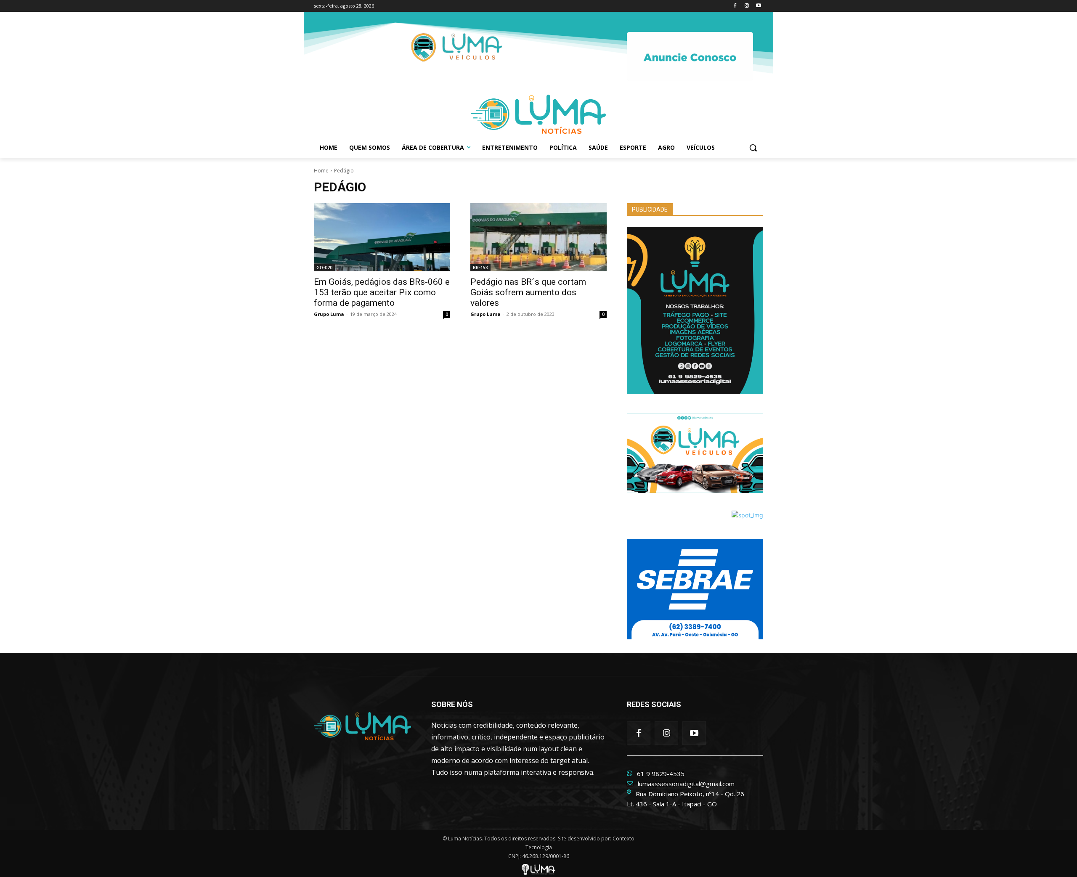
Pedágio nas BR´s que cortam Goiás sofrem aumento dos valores (528, 292)
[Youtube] (758, 6)
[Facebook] (735, 6)
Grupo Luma (329, 314)
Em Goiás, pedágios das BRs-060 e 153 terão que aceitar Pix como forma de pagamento (382, 292)
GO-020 (324, 267)
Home (321, 170)
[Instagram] (746, 6)
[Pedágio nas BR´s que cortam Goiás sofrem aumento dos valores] (538, 237)
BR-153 (480, 267)
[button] (753, 148)
